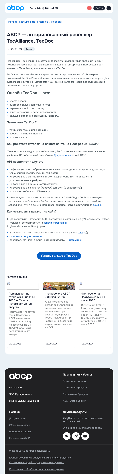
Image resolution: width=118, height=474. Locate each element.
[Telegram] (76, 436)
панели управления (55, 222)
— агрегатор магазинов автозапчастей (83, 420)
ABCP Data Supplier (74, 400)
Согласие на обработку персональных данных (36, 462)
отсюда (82, 232)
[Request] (89, 8)
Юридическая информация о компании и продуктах (40, 457)
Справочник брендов (75, 394)
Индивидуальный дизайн (24, 400)
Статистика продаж (74, 381)
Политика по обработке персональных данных (36, 469)
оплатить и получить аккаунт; (27, 236)
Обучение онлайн (19, 425)
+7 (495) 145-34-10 (45, 8)
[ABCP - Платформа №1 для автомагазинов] (15, 8)
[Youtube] (85, 436)
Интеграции (16, 387)
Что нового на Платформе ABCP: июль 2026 (93, 297)
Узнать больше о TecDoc (59, 256)
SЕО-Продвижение (20, 394)
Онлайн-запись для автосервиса (82, 427)
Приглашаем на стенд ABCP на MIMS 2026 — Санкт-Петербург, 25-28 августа (23, 300)
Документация (62, 155)
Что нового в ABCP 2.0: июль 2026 (57, 295)
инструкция (75, 240)
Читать (23, 285)
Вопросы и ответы (20, 431)
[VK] (67, 436)
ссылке (97, 205)
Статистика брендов (75, 387)
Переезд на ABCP (19, 438)
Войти (99, 8)
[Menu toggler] (108, 8)
